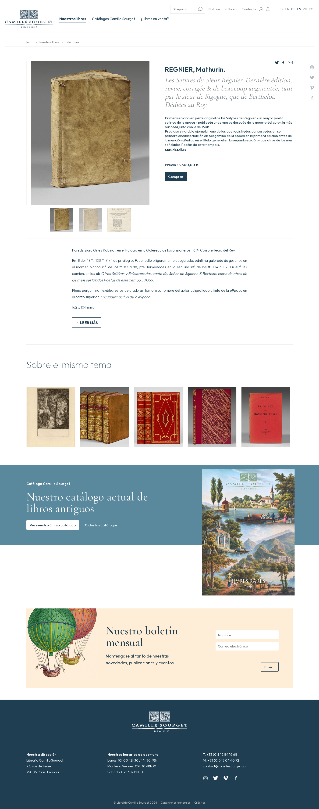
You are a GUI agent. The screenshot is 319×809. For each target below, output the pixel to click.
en (287, 9)
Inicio (29, 42)
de (293, 9)
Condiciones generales (176, 802)
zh (305, 9)
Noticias (214, 9)
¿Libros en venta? (155, 18)
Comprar (176, 176)
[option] (50, 417)
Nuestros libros (72, 18)
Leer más (89, 322)
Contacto (249, 9)
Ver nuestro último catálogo (53, 525)
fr (282, 9)
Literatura (72, 42)
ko (311, 9)
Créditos (200, 802)
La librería (231, 9)
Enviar (269, 667)
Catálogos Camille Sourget (113, 18)
